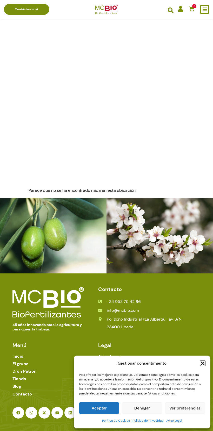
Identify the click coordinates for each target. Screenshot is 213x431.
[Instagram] (31, 413)
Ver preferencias (185, 408)
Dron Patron (24, 371)
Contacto (22, 394)
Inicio (17, 356)
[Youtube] (57, 413)
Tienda (19, 378)
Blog (16, 386)
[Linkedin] (70, 413)
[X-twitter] (44, 413)
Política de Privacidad (148, 421)
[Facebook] (18, 413)
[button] (202, 363)
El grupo (20, 363)
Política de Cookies (116, 421)
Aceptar (99, 408)
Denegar (142, 408)
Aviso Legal (174, 421)
